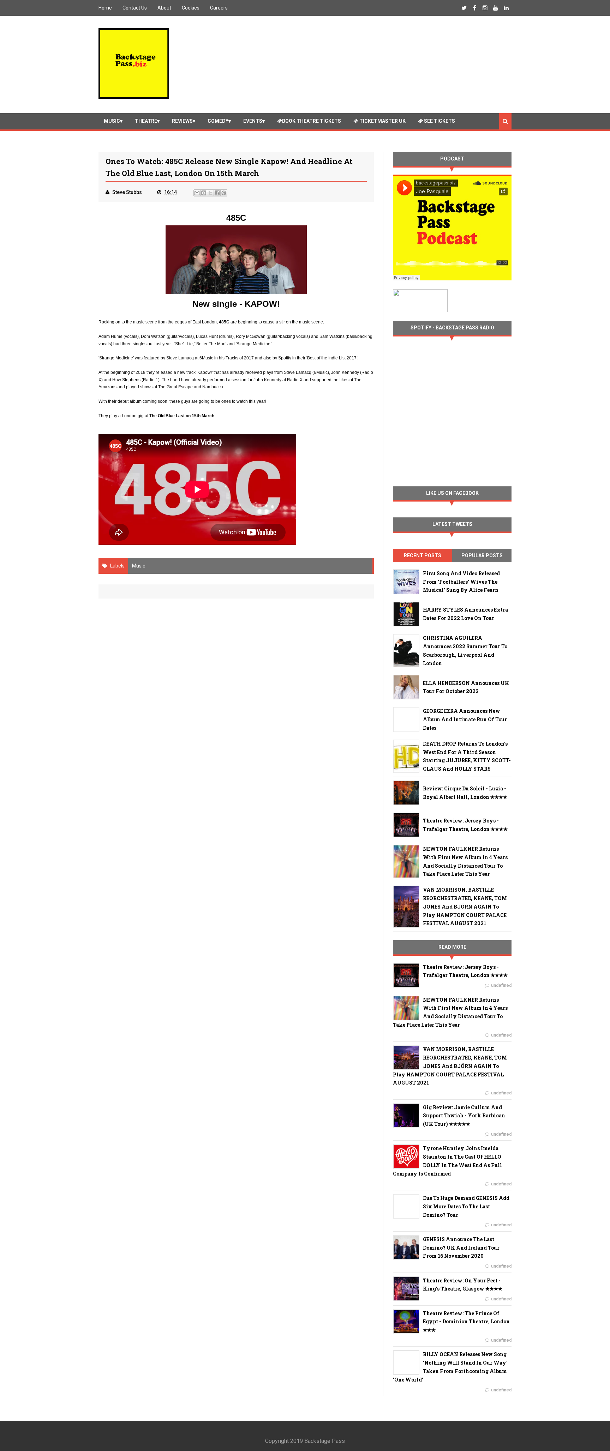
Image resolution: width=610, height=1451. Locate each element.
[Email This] (197, 192)
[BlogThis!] (203, 192)
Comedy (218, 121)
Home (105, 8)
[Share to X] (210, 192)
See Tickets (439, 121)
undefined (501, 985)
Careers (219, 8)
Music (112, 121)
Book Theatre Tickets (311, 121)
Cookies (190, 8)
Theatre (146, 121)
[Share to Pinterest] (223, 192)
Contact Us (134, 8)
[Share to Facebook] (217, 192)
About (164, 8)
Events (252, 121)
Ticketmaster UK (382, 121)
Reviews (182, 121)
